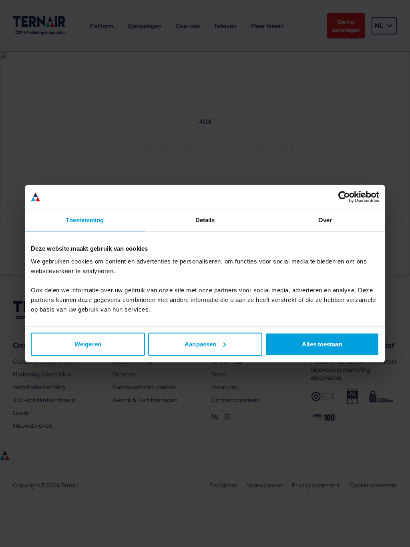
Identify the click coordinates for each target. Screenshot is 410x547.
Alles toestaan (322, 343)
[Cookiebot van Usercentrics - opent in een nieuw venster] (344, 197)
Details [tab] (205, 220)
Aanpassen (200, 343)
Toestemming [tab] (85, 220)
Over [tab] (325, 220)
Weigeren (87, 343)
